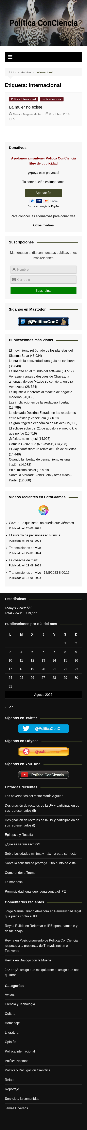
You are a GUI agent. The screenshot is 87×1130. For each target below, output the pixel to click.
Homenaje (12, 1023)
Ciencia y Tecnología (20, 1004)
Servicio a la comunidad (22, 1098)
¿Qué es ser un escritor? (22, 844)
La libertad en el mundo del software (35, 371)
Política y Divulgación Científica (27, 1070)
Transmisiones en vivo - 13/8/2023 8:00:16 (39, 572)
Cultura (10, 1013)
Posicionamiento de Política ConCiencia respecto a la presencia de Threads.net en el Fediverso (41, 945)
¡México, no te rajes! (23, 438)
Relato (9, 1080)
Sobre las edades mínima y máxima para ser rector (41, 853)
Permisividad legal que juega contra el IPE (35, 891)
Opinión (10, 1042)
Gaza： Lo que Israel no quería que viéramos (41, 523)
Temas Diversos (16, 1108)
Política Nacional (52, 99)
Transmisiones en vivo (25, 548)
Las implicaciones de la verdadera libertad (39, 402)
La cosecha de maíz (23, 560)
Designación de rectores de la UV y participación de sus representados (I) (42, 822)
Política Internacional (23, 99)
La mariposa (14, 882)
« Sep (9, 707)
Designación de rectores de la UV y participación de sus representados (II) (42, 808)
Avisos (10, 994)
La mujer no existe (25, 107)
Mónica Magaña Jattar (27, 114)
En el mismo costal (22, 470)
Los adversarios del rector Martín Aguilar (34, 796)
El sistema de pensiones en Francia (34, 535)
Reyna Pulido (14, 926)
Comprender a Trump (20, 872)
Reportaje (12, 1089)
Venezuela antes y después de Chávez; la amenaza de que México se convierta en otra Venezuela (41, 382)
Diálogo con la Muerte (35, 960)
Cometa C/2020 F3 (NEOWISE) (31, 444)
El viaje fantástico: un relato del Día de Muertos (42, 449)
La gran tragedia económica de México (37, 423)
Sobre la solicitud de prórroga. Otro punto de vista (40, 863)
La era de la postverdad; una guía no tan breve (42, 361)
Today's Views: (16, 608)
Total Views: (14, 613)
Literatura (11, 1032)
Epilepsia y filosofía (19, 834)
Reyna (9, 960)
